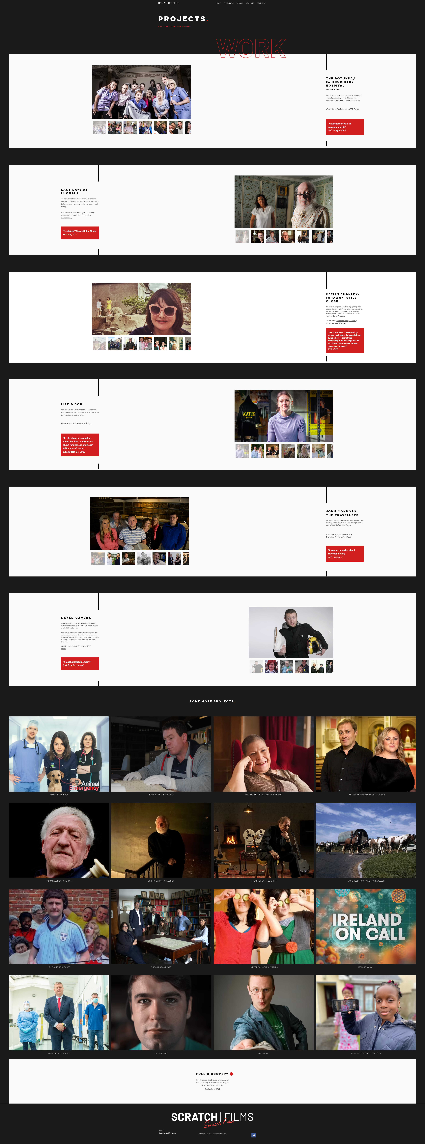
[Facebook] (253, 1135)
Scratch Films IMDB (212, 1089)
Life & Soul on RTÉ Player (82, 423)
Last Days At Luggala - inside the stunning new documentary (78, 215)
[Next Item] (187, 92)
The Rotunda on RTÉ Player (348, 109)
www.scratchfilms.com (219, 1133)
